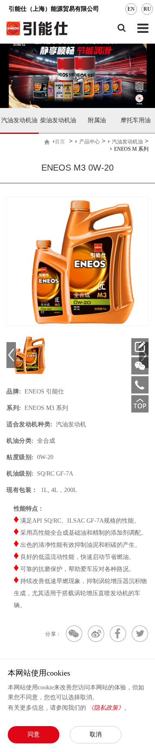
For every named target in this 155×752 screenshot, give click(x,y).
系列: (14, 408)
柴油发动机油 (58, 120)
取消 (96, 734)
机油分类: (20, 441)
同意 (34, 734)
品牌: (14, 391)
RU (147, 9)
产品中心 (89, 142)
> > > (102, 144)
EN (131, 9)
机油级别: (20, 473)
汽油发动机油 (19, 120)
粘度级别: (20, 457)
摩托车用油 (136, 120)
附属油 (97, 120)
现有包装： (22, 490)
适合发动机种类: (29, 424)
